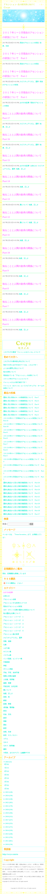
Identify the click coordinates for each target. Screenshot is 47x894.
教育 (5, 728)
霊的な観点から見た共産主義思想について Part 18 (21, 510)
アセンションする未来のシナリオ (15, 603)
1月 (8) (6, 788)
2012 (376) (8, 837)
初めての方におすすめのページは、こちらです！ (20, 365)
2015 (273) (8, 827)
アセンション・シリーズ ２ (13, 620)
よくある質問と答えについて (13, 368)
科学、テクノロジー (10, 735)
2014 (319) (8, 830)
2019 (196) (8, 813)
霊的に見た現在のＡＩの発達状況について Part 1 (21, 415)
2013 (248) (8, 834)
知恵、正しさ (21, 169)
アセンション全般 (9, 599)
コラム (5, 739)
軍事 (5, 721)
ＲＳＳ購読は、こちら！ (14, 583)
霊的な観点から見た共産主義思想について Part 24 (21, 489)
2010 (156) (8, 844)
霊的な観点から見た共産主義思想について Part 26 (21, 483)
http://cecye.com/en (10, 854)
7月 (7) (6, 768)
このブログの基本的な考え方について (16, 361)
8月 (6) (6, 764)
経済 (5, 718)
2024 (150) (8, 795)
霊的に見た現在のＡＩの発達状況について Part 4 (21, 404)
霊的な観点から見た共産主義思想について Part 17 (21, 514)
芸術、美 (6, 697)
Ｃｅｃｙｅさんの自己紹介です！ (15, 382)
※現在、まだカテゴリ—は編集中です (16, 753)
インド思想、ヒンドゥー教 (12, 659)
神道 (5, 665)
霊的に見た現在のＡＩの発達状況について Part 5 (21, 401)
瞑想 (5, 700)
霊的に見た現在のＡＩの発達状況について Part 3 (21, 408)
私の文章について (9, 372)
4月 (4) (6, 778)
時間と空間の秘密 (9, 676)
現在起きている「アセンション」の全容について (20, 375)
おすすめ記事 (24, 103)
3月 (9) (6, 782)
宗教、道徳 (7, 641)
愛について (24, 205)
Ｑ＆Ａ (6, 742)
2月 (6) (6, 785)
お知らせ (33, 166)
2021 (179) (8, 806)
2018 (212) (8, 816)
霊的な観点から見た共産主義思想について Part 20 (21, 503)
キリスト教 (7, 651)
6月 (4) (6, 771)
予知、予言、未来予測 (11, 672)
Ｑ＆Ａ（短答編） (9, 746)
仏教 (5, 645)
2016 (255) (8, 823)
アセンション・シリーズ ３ (13, 624)
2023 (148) (8, 799)
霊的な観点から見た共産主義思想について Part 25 (21, 486)
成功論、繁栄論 (8, 707)
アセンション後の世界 (11, 634)
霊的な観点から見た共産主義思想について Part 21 (21, 500)
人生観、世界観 (8, 679)
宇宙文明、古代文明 (10, 686)
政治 (5, 711)
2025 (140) (8, 792)
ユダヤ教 (6, 648)
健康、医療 (7, 683)
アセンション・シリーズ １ (13, 617)
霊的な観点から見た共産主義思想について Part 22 (21, 497)
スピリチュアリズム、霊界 (29, 81)
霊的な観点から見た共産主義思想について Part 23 (21, 493)
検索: (5, 524)
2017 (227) (8, 820)
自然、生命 (7, 732)
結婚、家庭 (7, 704)
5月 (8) (6, 775)
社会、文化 (7, 714)
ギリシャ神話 (8, 669)
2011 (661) (8, 841)
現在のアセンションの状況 (29, 43)
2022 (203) (8, 802)
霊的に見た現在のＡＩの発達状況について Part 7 (21, 397)
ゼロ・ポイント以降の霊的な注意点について (19, 610)
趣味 (5, 749)
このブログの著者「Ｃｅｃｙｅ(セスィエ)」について (21, 352)
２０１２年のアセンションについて (15, 379)
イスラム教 (7, 655)
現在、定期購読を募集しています (14, 573)
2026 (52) (7, 762)
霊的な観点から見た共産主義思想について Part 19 (21, 507)
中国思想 (6, 662)
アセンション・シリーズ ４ (13, 627)
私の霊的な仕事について (12, 613)
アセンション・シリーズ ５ (13, 631)
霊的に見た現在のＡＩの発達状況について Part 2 (21, 411)
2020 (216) (8, 809)
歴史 (5, 725)
